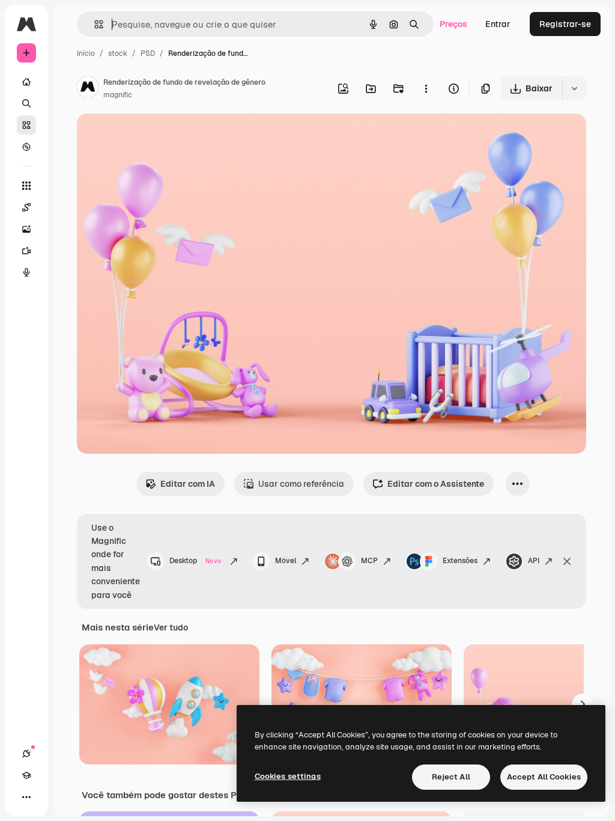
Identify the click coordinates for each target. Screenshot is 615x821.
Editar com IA (187, 483)
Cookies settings (288, 776)
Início (86, 53)
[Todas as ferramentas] (26, 185)
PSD (148, 53)
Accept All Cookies (544, 777)
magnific (117, 95)
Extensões (460, 561)
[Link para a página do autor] (87, 89)
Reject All (451, 777)
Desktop (195, 561)
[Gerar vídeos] (26, 250)
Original (154, 136)
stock (117, 53)
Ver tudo (171, 627)
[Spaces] (26, 207)
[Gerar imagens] (26, 229)
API (533, 561)
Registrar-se (565, 24)
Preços (453, 24)
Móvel (285, 561)
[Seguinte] (582, 704)
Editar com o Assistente (435, 483)
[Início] (26, 81)
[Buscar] (26, 103)
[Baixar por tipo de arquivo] (574, 88)
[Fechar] (567, 561)
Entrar (497, 24)
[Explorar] (26, 146)
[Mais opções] (426, 88)
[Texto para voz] (26, 272)
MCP (369, 561)
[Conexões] (26, 753)
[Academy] (26, 775)
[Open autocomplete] (94, 24)
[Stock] (26, 125)
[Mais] (26, 797)
